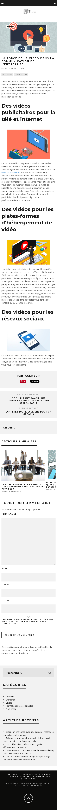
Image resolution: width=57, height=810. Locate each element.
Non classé (11, 709)
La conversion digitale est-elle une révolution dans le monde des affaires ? (23, 486)
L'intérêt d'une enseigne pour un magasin (28, 413)
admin (5, 491)
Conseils (10, 696)
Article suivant (28, 408)
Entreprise (7, 74)
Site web (6, 600)
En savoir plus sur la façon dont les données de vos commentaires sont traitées (26, 650)
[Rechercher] (55, 3)
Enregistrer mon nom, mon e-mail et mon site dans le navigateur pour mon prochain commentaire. (27, 621)
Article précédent (28, 395)
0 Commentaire (21, 74)
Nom (4, 569)
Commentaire (8, 514)
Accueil (13, 774)
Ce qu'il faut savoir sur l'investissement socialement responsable (28, 400)
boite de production (10, 172)
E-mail (5, 585)
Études (9, 702)
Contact (30, 779)
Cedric (4, 68)
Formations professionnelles (19, 705)
